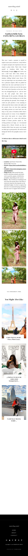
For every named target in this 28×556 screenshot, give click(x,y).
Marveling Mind (18, 544)
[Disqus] (14, 449)
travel (19, 291)
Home (14, 530)
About (14, 532)
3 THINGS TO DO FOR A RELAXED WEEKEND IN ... (14, 379)
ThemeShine (17, 549)
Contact (14, 535)
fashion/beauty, (14, 291)
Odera (15, 71)
